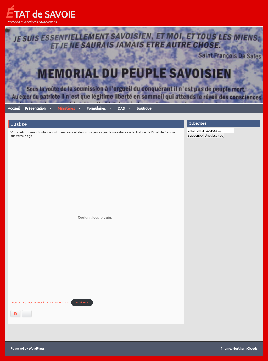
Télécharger (82, 302)
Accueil (14, 108)
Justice (19, 124)
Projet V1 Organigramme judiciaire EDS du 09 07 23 (39, 302)
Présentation (35, 108)
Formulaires (96, 108)
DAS (121, 108)
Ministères (66, 108)
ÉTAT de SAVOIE (40, 12)
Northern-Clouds (245, 348)
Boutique (144, 108)
